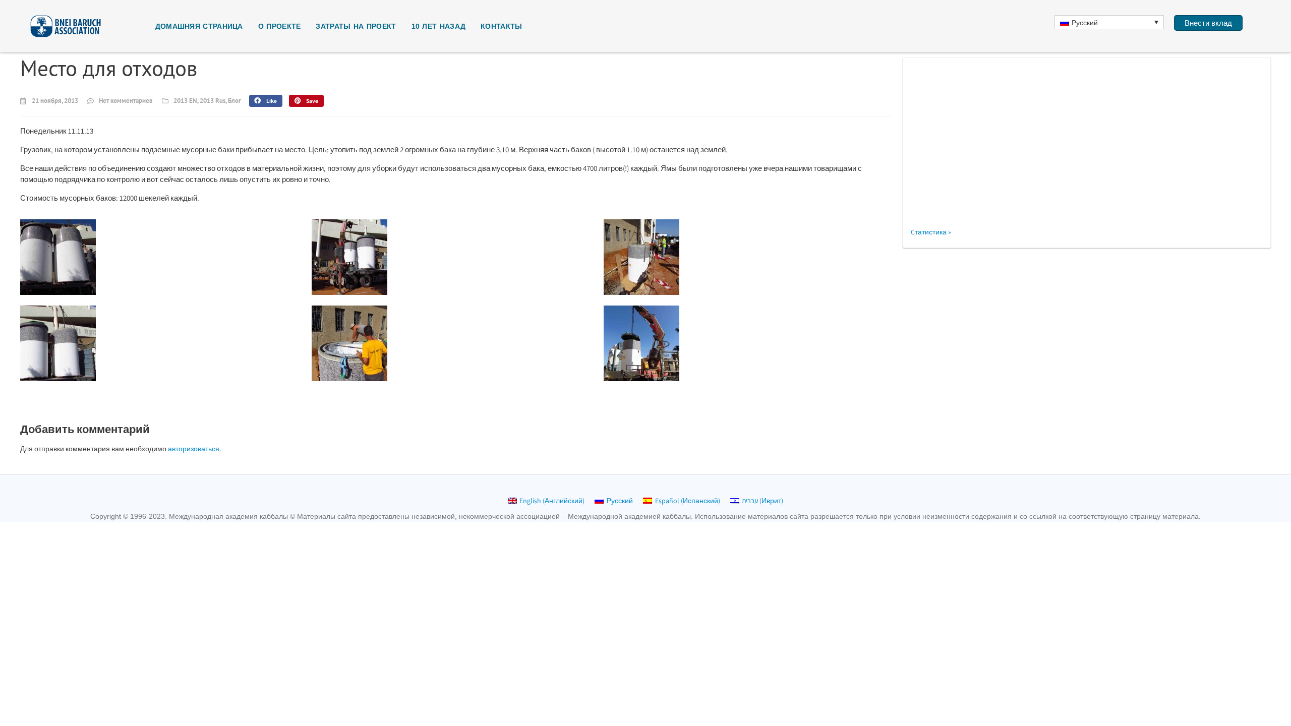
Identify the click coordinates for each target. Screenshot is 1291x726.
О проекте (279, 26)
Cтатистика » (931, 231)
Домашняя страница (199, 26)
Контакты (501, 26)
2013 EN (185, 100)
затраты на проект (356, 26)
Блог (234, 100)
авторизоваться (193, 448)
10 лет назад (439, 26)
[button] (265, 101)
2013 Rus (212, 100)
